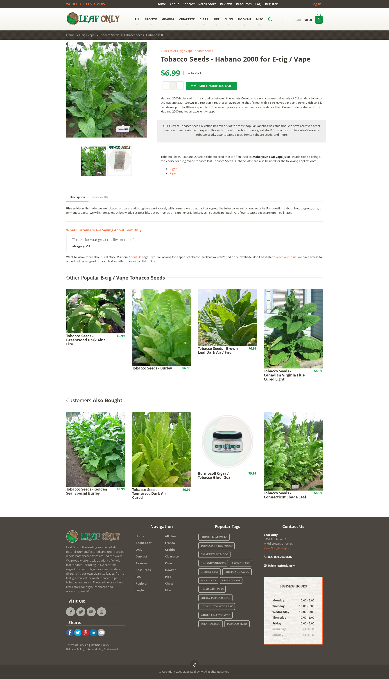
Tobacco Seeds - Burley (152, 368)
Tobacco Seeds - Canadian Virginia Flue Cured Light (284, 375)
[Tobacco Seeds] (119, 160)
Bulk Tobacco (211, 624)
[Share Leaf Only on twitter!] (77, 632)
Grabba (170, 550)
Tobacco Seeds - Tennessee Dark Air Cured (149, 493)
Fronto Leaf (241, 563)
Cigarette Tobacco (214, 554)
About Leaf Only (144, 546)
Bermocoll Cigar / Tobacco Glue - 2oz (214, 475)
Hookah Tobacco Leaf (217, 606)
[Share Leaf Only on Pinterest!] (85, 632)
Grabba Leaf (209, 571)
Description (77, 197)
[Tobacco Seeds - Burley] (161, 327)
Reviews (226, 4)
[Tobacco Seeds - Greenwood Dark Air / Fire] (95, 311)
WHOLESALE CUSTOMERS (85, 4)
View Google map (276, 548)
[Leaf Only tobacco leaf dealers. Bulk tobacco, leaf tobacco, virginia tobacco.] (94, 537)
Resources (244, 4)
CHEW (228, 19)
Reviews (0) (100, 197)
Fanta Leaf (208, 580)
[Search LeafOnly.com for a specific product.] (270, 19)
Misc (168, 590)
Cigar (173, 169)
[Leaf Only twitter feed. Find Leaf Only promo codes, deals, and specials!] (81, 612)
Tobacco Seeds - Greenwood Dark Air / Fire (85, 339)
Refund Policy (100, 645)
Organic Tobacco (213, 563)
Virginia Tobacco (236, 571)
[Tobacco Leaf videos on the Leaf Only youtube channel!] (101, 612)
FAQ (258, 4)
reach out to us (286, 257)
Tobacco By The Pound (217, 546)
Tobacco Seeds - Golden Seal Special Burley (86, 491)
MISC (259, 19)
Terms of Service (77, 645)
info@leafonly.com (282, 566)
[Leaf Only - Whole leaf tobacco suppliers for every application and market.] (95, 18)
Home (161, 4)
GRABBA (168, 19)
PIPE (216, 19)
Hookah (170, 570)
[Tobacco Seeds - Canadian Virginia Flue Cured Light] (293, 328)
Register (271, 4)
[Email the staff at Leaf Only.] (91, 612)
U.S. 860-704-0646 (279, 557)
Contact (189, 4)
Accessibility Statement (102, 649)
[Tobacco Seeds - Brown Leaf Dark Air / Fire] (227, 317)
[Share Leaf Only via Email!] (101, 632)
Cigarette (172, 556)
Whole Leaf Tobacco (216, 615)
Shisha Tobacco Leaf (215, 598)
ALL (137, 19)
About (174, 4)
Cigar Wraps (231, 580)
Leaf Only (271, 535)
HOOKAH (244, 19)
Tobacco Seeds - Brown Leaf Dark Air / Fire (218, 350)
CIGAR (204, 19)
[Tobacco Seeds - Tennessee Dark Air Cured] (161, 449)
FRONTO (151, 19)
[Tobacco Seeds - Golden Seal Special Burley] (95, 449)
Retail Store (207, 4)
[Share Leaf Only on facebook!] (69, 632)
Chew (169, 583)
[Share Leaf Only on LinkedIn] (93, 632)
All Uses (170, 536)
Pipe (173, 173)
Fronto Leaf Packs (214, 537)
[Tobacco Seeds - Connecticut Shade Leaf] (293, 451)
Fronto (170, 543)
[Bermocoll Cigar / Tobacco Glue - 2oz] (227, 441)
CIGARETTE (187, 19)
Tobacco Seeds (237, 624)
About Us (135, 257)
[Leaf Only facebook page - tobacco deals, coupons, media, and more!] (70, 612)
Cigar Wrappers (212, 589)
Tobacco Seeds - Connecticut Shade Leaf (285, 495)
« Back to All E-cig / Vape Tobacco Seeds (187, 51)
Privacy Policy (75, 649)
